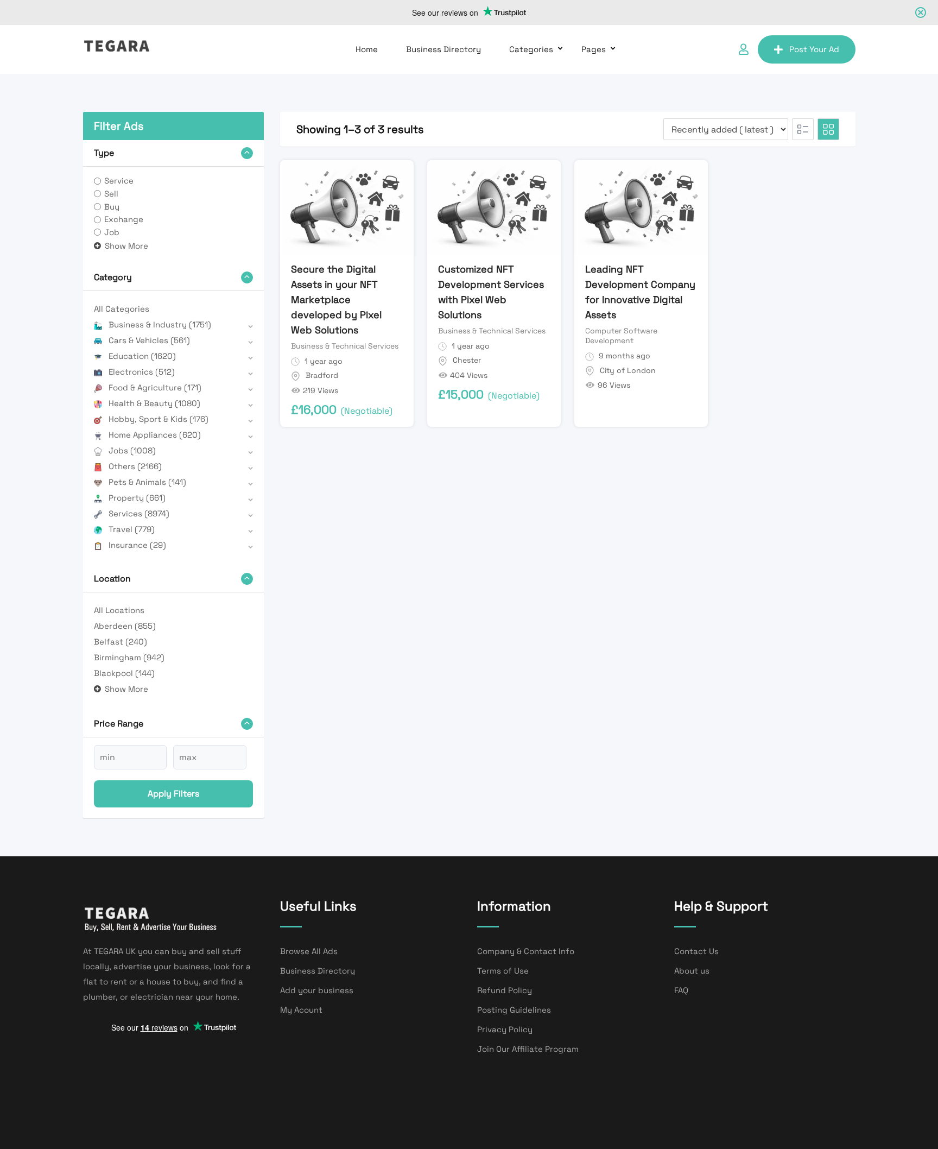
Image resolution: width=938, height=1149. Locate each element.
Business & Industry (160, 324)
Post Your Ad (814, 49)
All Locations (119, 610)
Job (111, 232)
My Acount (301, 1010)
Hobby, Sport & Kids (158, 419)
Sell (111, 193)
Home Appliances (155, 435)
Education (142, 356)
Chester (467, 360)
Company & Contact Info (525, 951)
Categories (531, 49)
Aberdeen (125, 626)
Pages (593, 49)
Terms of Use (503, 970)
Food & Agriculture (155, 387)
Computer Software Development (621, 335)
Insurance (137, 545)
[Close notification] (920, 12)
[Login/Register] (744, 49)
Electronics (142, 372)
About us (691, 970)
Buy (111, 206)
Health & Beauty (154, 403)
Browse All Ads (309, 951)
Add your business (316, 990)
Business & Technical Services (344, 346)
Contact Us (696, 951)
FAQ (681, 990)
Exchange (123, 219)
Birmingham (129, 657)
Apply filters (173, 793)
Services (139, 513)
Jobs (132, 450)
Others (135, 466)
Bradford (322, 375)
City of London (628, 370)
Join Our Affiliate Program (528, 1049)
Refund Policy (504, 990)
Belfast (120, 641)
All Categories (121, 309)
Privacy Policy (505, 1029)
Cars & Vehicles (149, 340)
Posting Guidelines (514, 1010)
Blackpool (124, 673)
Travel (132, 529)
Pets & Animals (147, 482)
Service (119, 180)
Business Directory (443, 49)
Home (367, 49)
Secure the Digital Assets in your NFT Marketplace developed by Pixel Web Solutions (336, 299)
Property (137, 498)
